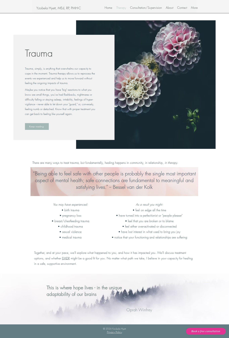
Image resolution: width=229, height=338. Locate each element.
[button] (146, 7)
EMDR (66, 258)
